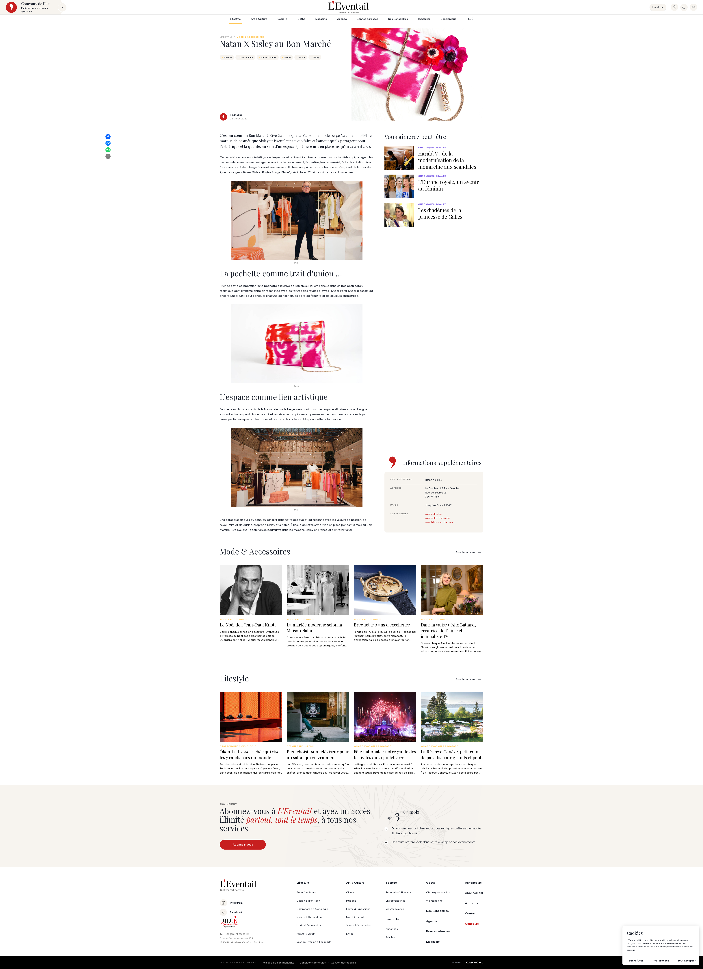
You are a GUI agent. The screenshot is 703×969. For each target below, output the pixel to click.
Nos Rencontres (398, 19)
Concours (472, 923)
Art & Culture (259, 19)
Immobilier (424, 19)
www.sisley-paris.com (437, 518)
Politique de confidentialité (278, 962)
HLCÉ (470, 19)
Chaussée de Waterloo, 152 (236, 938)
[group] (674, 7)
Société (282, 19)
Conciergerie (448, 19)
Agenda (342, 19)
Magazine (321, 19)
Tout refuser (635, 960)
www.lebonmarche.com (439, 522)
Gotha (301, 19)
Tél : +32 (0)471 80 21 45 (234, 934)
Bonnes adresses (367, 19)
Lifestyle (235, 19)
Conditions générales (313, 962)
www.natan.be (433, 514)
